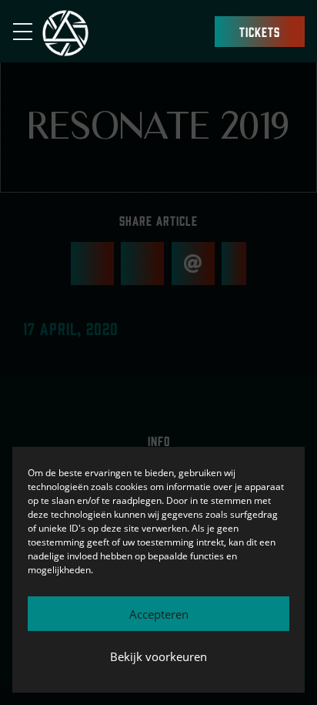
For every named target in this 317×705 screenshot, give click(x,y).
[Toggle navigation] (27, 31)
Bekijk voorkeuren (158, 656)
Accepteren (159, 614)
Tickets (259, 31)
